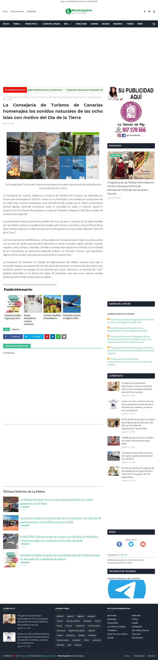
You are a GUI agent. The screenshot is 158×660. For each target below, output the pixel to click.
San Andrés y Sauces (140, 630)
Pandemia (71, 635)
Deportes (91, 616)
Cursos (97, 621)
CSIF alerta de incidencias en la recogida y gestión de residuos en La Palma (137, 456)
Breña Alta (136, 615)
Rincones (60, 645)
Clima (86, 640)
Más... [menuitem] (67, 24)
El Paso (135, 619)
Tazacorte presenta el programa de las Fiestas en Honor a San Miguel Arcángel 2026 (130, 321)
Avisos (59, 626)
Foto (69, 645)
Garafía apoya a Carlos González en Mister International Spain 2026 (138, 440)
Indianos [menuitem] (118, 24)
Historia (82, 635)
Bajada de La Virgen (77, 630)
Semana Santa (63, 640)
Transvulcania (94, 626)
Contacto (151, 656)
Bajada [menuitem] (105, 24)
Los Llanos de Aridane (116, 626)
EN (118, 554)
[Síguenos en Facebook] (119, 546)
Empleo (60, 635)
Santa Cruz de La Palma (117, 634)
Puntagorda (137, 626)
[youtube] (153, 11)
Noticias (60, 616)
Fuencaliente (112, 623)
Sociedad (87, 621)
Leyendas (96, 640)
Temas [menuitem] (16, 24)
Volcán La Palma (73, 621)
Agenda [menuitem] (94, 24)
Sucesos (69, 626)
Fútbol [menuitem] (9, 31)
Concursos (61, 630)
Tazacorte (136, 634)
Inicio (5, 11)
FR (126, 554)
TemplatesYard (24, 656)
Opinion (91, 630)
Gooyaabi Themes (49, 656)
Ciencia (78, 645)
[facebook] (144, 11)
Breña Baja (111, 619)
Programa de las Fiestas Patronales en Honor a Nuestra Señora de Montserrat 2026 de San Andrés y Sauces (130, 188)
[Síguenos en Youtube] (143, 546)
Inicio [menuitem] (6, 24)
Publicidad (31, 11)
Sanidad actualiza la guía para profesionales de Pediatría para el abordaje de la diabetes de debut (60, 557)
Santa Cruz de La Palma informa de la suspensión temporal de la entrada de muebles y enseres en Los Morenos (138, 406)
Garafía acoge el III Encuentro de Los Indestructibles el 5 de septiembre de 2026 (127, 329)
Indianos (92, 635)
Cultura (60, 621)
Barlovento (112, 615)
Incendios (76, 640)
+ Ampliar (25, 506)
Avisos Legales (139, 656)
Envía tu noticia (17, 11)
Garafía (135, 623)
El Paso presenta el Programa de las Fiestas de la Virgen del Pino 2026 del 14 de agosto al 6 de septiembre (138, 472)
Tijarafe (110, 637)
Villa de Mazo (137, 637)
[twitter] (149, 11)
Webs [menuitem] (140, 24)
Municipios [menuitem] (31, 24)
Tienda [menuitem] (130, 24)
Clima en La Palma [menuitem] (51, 24)
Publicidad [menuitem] (81, 24)
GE (122, 554)
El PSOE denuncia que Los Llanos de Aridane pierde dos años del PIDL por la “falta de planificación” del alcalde (138, 424)
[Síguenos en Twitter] (131, 546)
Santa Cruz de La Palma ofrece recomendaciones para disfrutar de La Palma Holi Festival (129, 362)
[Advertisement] (79, 60)
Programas (80, 626)
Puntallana (112, 630)
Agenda (70, 616)
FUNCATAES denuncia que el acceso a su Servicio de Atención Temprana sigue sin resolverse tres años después (59, 538)
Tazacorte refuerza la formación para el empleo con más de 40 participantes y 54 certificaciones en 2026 (60, 520)
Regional (12, 97)
